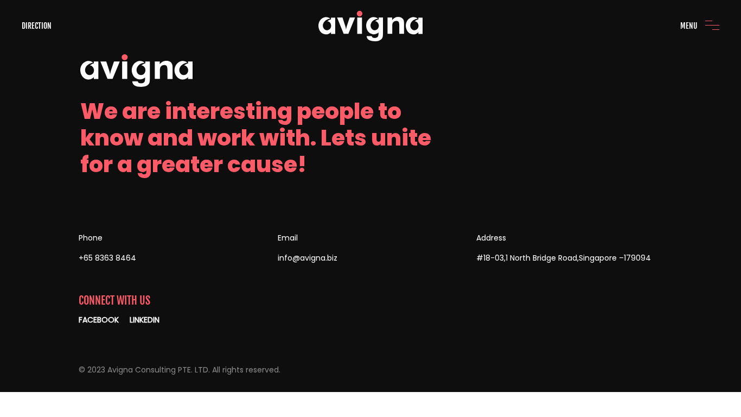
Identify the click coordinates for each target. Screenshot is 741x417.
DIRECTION (37, 25)
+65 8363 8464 (107, 257)
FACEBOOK (99, 319)
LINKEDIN (144, 319)
